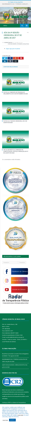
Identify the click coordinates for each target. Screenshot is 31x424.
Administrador (8, 42)
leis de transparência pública (17, 396)
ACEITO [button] (12, 420)
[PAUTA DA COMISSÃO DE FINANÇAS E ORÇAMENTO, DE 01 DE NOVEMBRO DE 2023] (15, 82)
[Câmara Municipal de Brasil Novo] (15, 16)
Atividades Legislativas (23, 44)
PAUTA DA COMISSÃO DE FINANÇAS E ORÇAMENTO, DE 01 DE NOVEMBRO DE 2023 (15, 93)
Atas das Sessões (12, 44)
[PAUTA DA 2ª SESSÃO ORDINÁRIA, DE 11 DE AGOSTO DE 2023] (15, 111)
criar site (12, 390)
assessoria (20, 392)
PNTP (9, 402)
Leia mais (20, 415)
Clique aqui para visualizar (13, 48)
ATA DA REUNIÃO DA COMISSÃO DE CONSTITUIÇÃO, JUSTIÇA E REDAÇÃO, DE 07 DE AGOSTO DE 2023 (15, 151)
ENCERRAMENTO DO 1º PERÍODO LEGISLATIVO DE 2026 (16, 4)
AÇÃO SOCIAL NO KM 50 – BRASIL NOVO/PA (13, 365)
